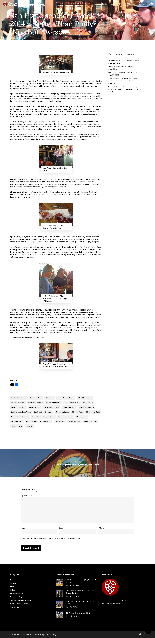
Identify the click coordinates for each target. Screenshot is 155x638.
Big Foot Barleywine (19, 398)
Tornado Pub (59, 421)
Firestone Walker (87, 179)
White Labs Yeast (58, 184)
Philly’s (40, 83)
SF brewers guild (35, 86)
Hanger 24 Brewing (53, 402)
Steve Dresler (81, 417)
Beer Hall (78, 252)
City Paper (45, 121)
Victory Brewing (74, 421)
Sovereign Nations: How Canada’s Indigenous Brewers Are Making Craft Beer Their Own (125, 88)
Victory (67, 126)
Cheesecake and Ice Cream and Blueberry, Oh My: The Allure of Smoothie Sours (125, 79)
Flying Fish (74, 126)
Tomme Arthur (45, 421)
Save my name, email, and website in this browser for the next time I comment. (52, 539)
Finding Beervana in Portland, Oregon (122, 67)
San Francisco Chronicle (43, 412)
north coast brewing (51, 407)
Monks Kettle (66, 179)
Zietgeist (29, 426)
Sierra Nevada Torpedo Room (43, 417)
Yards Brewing (16, 426)
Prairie (23, 315)
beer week (80, 81)
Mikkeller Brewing (18, 407)
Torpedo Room (67, 237)
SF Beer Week (77, 412)
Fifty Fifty (47, 315)
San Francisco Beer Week (21, 412)
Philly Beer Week (69, 407)
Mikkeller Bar (54, 310)
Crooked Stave (33, 315)
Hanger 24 (74, 254)
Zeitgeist (89, 315)
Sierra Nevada (53, 237)
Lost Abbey (84, 181)
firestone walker (18, 402)
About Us (13, 583)
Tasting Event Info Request (20, 600)
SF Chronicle (19, 114)
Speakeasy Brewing (65, 417)
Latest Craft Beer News (124, 54)
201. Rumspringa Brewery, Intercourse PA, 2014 (77, 463)
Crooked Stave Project (65, 398)
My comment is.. (27, 496)
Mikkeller (14, 312)
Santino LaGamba (62, 412)
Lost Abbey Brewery (71, 402)
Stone (75, 249)
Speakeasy (61, 254)
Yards (60, 126)
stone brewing (17, 421)
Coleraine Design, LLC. (52, 634)
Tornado (77, 315)
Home (12, 580)
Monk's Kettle (34, 407)
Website (101, 528)
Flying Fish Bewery (35, 402)
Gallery (13, 590)
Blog (12, 587)
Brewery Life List (16, 593)
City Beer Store (43, 181)
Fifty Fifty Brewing (85, 398)
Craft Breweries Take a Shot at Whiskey (123, 61)
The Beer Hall (31, 421)
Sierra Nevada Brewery (20, 417)
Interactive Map (16, 597)
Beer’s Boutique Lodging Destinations (122, 72)
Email (62, 528)
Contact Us (14, 607)
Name (23, 528)
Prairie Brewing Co (86, 407)
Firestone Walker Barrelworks (55, 249)
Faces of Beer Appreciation (20, 604)
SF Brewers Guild (93, 412)
